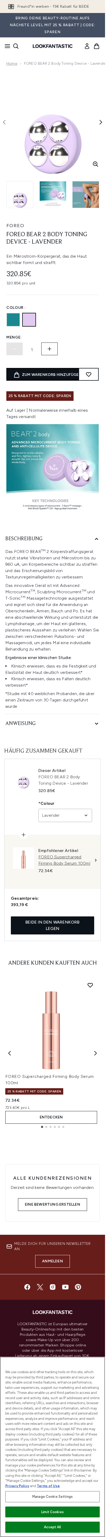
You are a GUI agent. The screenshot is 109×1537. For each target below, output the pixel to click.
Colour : (16, 307)
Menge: (14, 337)
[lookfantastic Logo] (52, 46)
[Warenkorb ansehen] (96, 46)
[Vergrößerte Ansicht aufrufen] (95, 164)
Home (11, 63)
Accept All (52, 1527)
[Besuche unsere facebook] (27, 1287)
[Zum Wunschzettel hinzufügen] (89, 374)
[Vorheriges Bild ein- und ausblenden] (4, 122)
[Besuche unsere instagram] (52, 1287)
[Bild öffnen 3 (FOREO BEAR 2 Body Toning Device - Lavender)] (85, 194)
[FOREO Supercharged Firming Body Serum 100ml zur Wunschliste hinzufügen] (90, 985)
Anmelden (52, 1261)
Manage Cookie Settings (52, 1497)
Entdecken (51, 1117)
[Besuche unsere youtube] (65, 1287)
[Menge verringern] (14, 348)
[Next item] (95, 1053)
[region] (52, 1447)
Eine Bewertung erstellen (52, 1204)
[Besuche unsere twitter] (40, 1287)
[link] (87, 46)
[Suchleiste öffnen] (16, 46)
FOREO (15, 226)
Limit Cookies (52, 1512)
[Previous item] (9, 1053)
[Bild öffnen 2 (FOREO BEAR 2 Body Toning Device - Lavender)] (53, 194)
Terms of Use (48, 1486)
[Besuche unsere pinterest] (78, 1287)
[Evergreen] (13, 320)
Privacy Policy (17, 1486)
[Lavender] (29, 320)
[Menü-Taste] (6, 46)
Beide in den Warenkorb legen (52, 925)
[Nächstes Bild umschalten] (101, 122)
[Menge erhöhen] (49, 348)
